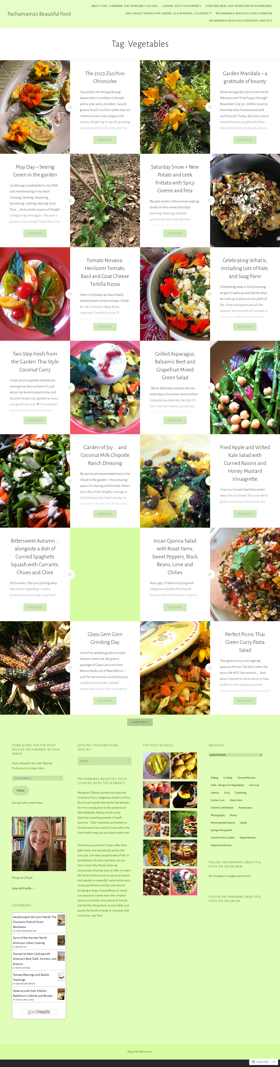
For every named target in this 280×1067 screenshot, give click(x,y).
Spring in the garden (221, 830)
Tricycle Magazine (25, 1000)
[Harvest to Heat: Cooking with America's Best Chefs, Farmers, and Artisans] (61, 960)
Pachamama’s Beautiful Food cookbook (244, 13)
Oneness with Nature (222, 807)
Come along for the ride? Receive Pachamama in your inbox (35, 749)
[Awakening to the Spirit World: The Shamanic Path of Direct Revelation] (61, 924)
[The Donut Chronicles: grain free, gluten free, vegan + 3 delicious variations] (156, 825)
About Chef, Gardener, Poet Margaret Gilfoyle (124, 6)
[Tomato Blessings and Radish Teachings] (61, 980)
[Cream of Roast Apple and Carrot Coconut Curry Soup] (183, 795)
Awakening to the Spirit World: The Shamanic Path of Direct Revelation (34, 922)
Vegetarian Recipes (221, 845)
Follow (20, 790)
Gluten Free (236, 800)
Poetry (233, 815)
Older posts (140, 722)
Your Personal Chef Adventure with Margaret (239, 6)
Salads (243, 822)
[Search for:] (105, 761)
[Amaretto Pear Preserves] (183, 766)
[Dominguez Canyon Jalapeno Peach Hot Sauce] (156, 795)
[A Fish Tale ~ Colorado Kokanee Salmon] (183, 854)
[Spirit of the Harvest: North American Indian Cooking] (61, 944)
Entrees (215, 792)
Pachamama (245, 807)
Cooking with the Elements (181, 6)
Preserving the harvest (223, 822)
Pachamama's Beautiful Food (39, 14)
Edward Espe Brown (25, 984)
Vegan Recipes (248, 837)
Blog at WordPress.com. (140, 1051)
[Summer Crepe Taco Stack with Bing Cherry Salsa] (183, 825)
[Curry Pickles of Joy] (156, 766)
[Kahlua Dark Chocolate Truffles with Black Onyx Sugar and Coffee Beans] (156, 883)
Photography (218, 815)
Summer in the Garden (223, 837)
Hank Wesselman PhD (26, 931)
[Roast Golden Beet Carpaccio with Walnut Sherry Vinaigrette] (156, 854)
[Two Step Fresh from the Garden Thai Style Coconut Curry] (183, 883)
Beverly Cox (21, 947)
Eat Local (254, 785)
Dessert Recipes (246, 777)
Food (227, 792)
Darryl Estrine (23, 968)
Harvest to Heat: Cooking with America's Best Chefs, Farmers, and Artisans (35, 958)
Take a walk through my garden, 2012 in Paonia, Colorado (167, 13)
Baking (214, 777)
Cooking (227, 777)
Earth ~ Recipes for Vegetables (227, 785)
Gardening (240, 792)
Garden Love (218, 800)
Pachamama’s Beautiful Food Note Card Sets (240, 20)
